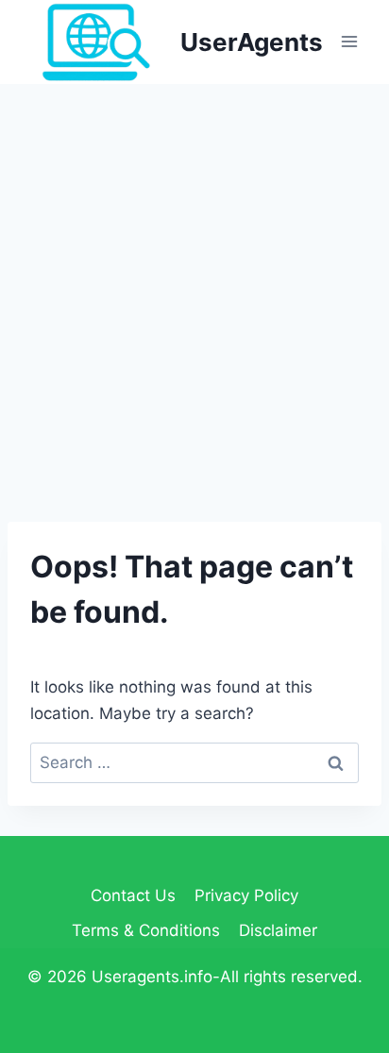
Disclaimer (278, 930)
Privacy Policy (246, 895)
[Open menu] (348, 42)
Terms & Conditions (146, 930)
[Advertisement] (194, 287)
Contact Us (133, 895)
